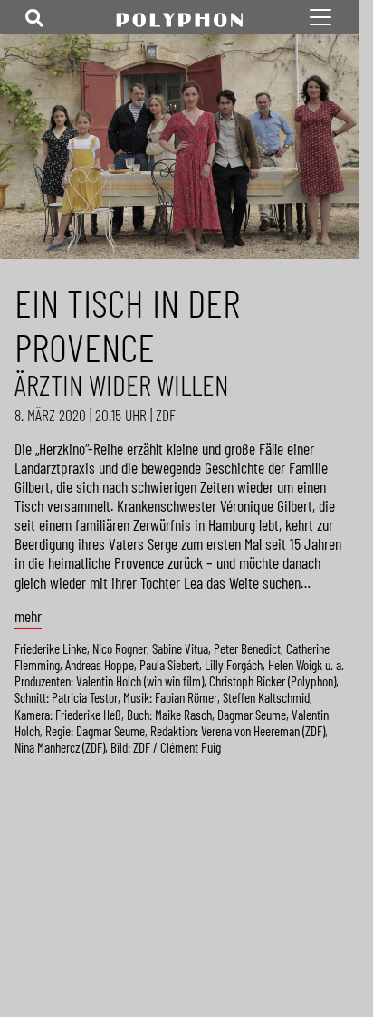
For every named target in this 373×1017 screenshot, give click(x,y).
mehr (28, 616)
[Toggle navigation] (34, 17)
